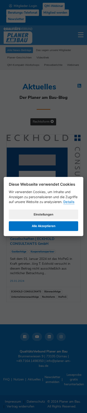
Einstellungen (43, 214)
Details (68, 202)
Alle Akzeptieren (43, 226)
